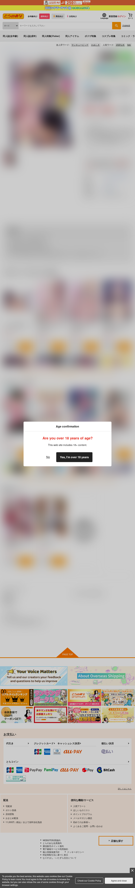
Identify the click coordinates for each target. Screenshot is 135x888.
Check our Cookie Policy (89, 880)
